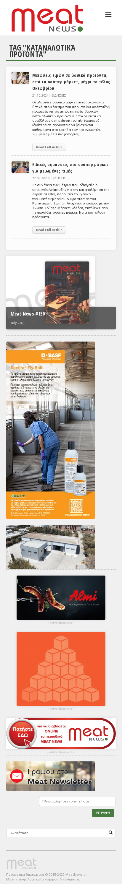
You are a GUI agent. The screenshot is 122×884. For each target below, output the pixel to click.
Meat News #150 (28, 314)
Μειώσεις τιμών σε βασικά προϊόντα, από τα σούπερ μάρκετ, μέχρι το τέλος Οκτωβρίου (71, 81)
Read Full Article (49, 147)
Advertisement (61, 623)
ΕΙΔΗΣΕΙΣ (59, 96)
